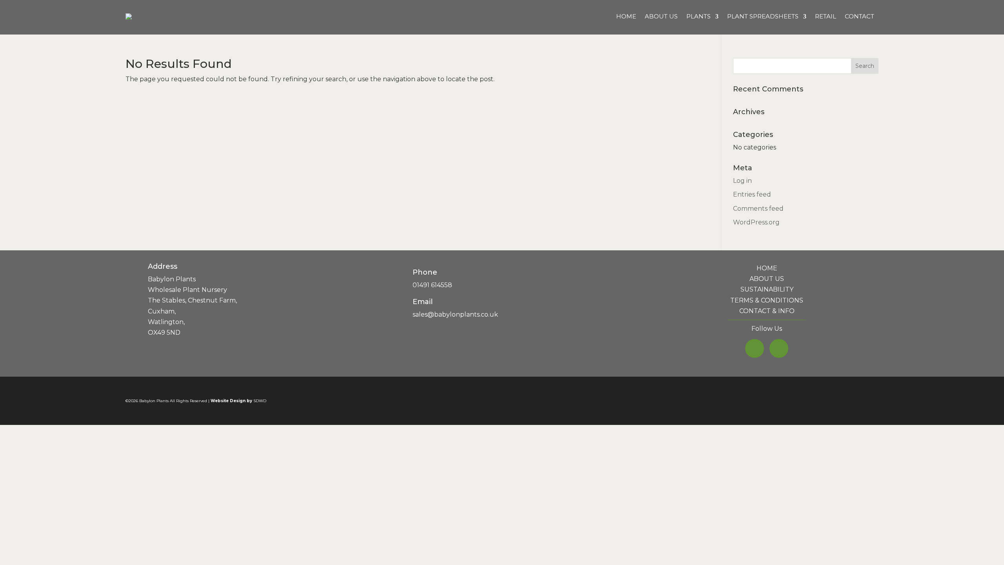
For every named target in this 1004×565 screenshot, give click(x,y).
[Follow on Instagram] (778, 348)
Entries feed (752, 194)
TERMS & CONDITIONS (766, 300)
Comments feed (758, 208)
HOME (767, 268)
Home (626, 16)
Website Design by (231, 400)
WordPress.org (756, 222)
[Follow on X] (754, 348)
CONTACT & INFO (767, 311)
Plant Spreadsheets (762, 16)
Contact (859, 16)
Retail (825, 16)
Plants (698, 16)
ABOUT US (766, 278)
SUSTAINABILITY (766, 289)
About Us (661, 16)
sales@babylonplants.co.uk (455, 314)
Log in (742, 180)
